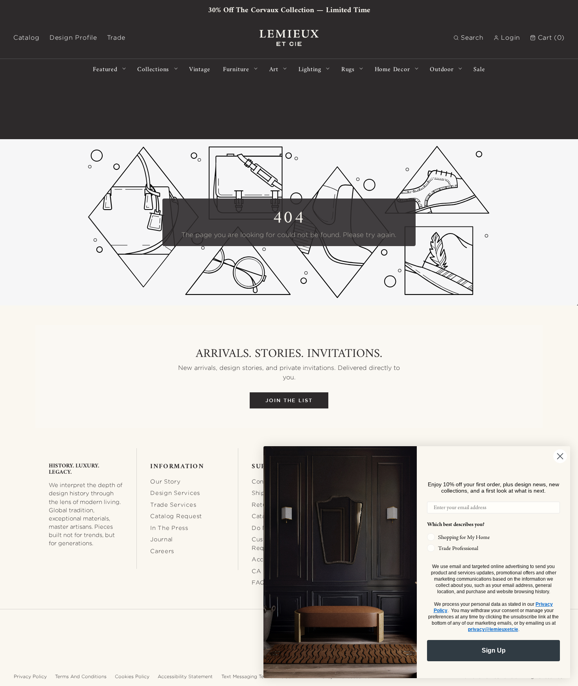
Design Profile (73, 37)
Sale (479, 68)
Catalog (26, 37)
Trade (116, 37)
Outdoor (442, 68)
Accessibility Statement (185, 676)
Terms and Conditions (81, 676)
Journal (161, 539)
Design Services (175, 493)
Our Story (165, 481)
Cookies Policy (132, 676)
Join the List (289, 400)
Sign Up (494, 650)
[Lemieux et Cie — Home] (289, 38)
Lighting (309, 68)
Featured (105, 68)
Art (273, 68)
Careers (162, 551)
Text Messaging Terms (246, 676)
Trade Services (173, 505)
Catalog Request (176, 516)
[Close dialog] (560, 456)
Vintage (199, 68)
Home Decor (392, 68)
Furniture (236, 68)
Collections (153, 68)
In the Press (169, 528)
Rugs (348, 68)
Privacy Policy (30, 676)
